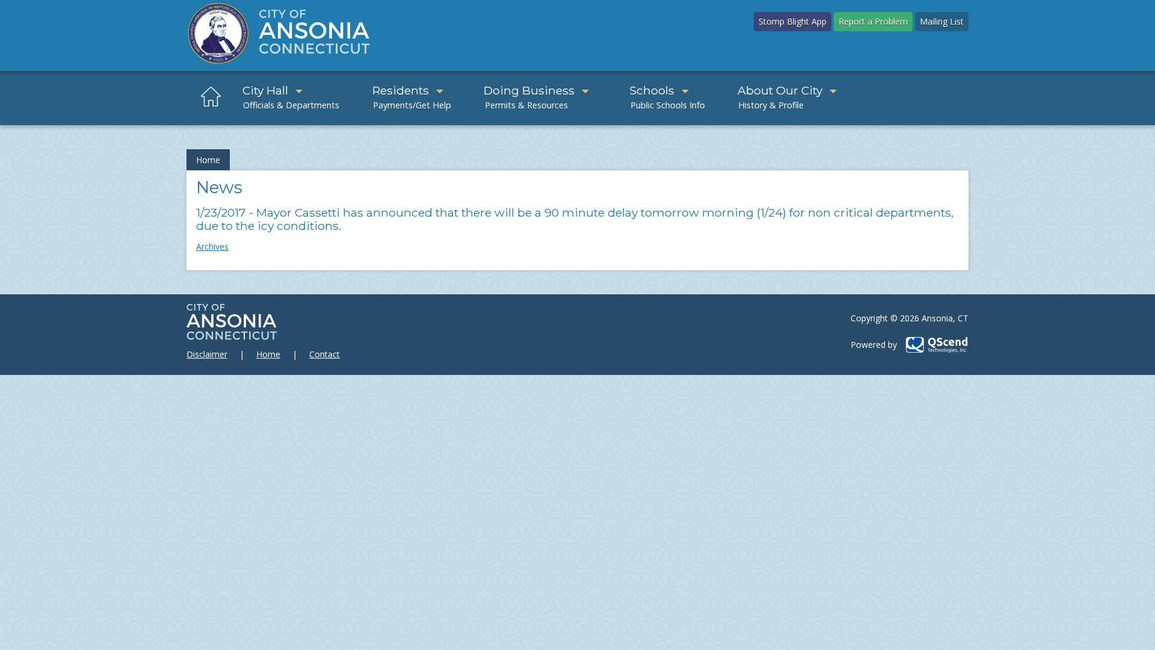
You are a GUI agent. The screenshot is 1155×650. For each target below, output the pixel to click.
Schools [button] (651, 90)
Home (208, 160)
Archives (212, 246)
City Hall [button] (265, 90)
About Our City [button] (780, 90)
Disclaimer (206, 354)
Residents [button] (400, 90)
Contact (324, 354)
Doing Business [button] (529, 90)
